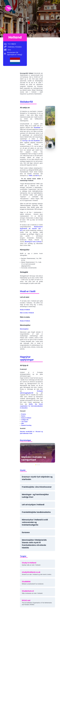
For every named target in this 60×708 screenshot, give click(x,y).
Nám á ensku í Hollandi (27, 312)
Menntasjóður (24, 329)
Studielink (37, 127)
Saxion (23, 416)
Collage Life (24, 419)
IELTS (37, 175)
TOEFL (31, 175)
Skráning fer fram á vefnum (33, 241)
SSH (22, 423)
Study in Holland (25, 309)
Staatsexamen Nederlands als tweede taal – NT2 (31, 228)
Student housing (26, 425)
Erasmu (23, 414)
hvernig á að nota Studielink (31, 140)
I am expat (24, 421)
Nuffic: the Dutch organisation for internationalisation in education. (31, 406)
